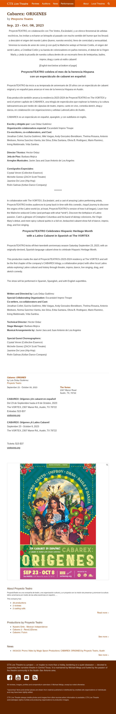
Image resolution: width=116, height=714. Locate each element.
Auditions (46, 3)
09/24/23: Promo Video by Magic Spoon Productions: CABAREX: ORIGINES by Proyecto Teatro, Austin (59, 650)
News (55, 3)
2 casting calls (19, 608)
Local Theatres (98, 3)
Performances (67, 3)
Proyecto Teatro (22, 19)
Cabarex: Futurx (20, 632)
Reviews (35, 3)
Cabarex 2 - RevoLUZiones (25, 629)
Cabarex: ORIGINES (16, 377)
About (86, 3)
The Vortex (65, 387)
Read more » (103, 612)
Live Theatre (17, 3)
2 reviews (17, 605)
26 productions (19, 602)
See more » (103, 636)
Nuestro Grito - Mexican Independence (30, 626)
